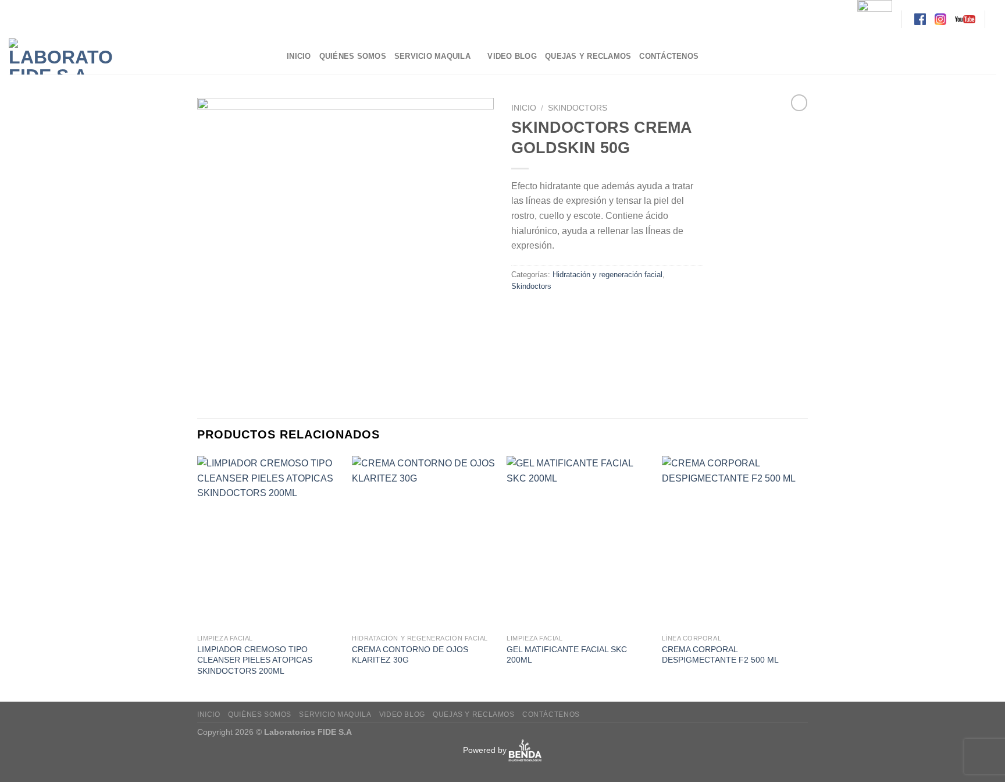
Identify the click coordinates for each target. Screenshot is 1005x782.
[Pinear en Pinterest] (584, 312)
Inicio (299, 56)
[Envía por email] (563, 312)
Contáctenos (668, 56)
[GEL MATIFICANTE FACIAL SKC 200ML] (578, 542)
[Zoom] (212, 380)
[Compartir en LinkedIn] (605, 312)
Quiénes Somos (352, 56)
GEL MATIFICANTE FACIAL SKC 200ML (567, 655)
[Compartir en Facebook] (522, 312)
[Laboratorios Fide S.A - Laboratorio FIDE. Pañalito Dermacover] (139, 56)
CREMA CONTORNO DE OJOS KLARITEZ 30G (410, 655)
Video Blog (512, 56)
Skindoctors (577, 108)
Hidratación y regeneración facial (607, 274)
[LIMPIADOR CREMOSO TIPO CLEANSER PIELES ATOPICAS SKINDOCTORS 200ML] (269, 542)
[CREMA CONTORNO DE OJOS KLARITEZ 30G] (424, 542)
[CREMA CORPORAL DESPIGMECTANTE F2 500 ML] (734, 542)
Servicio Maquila (432, 56)
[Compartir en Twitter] (543, 312)
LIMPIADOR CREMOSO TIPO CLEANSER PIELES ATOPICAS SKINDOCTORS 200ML (254, 660)
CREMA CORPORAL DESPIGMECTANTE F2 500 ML (720, 655)
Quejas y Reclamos (588, 56)
